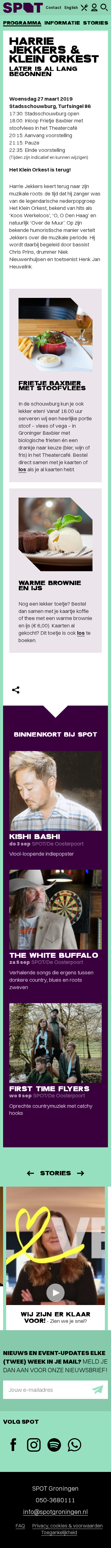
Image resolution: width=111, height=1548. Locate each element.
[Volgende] (81, 1173)
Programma (22, 23)
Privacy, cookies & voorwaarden (67, 1526)
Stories (95, 23)
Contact (54, 7)
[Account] (94, 10)
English (71, 7)
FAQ (20, 1526)
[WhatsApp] (74, 1445)
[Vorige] (30, 1173)
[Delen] (15, 690)
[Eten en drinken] (84, 9)
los (22, 469)
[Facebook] (13, 1445)
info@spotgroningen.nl (55, 1511)
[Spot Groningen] (23, 7)
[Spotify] (54, 1445)
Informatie (62, 23)
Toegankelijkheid (59, 1532)
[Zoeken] (104, 9)
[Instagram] (33, 1445)
